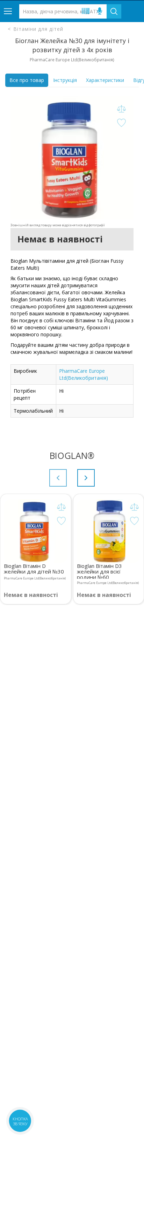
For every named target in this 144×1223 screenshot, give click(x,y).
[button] (86, 478)
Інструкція (65, 80)
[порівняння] (121, 109)
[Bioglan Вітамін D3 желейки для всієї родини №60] (109, 531)
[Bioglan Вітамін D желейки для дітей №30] (35, 531)
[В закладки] (121, 123)
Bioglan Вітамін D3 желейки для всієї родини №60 (99, 571)
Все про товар (26, 80)
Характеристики (105, 80)
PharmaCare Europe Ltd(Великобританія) (83, 374)
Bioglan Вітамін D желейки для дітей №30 (34, 568)
